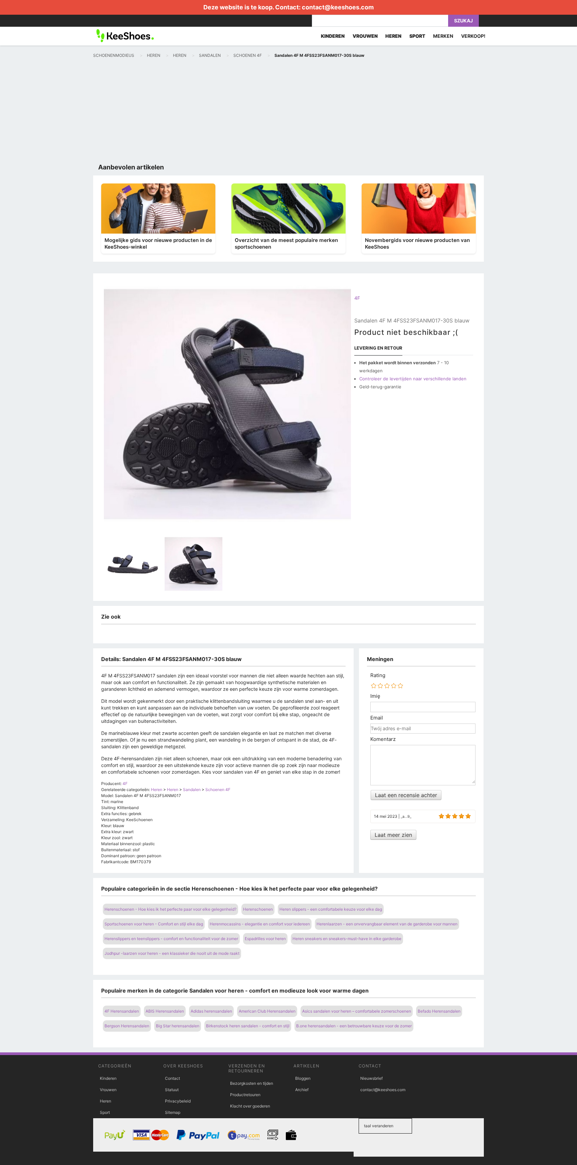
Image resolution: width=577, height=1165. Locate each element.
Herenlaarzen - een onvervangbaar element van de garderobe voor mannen (387, 923)
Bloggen (303, 1078)
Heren (105, 1101)
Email (376, 718)
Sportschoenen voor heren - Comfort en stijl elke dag (154, 923)
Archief (302, 1089)
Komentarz (383, 739)
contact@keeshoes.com (338, 7)
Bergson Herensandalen (127, 1025)
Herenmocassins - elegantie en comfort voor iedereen (260, 923)
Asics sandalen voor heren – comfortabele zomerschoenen (356, 1011)
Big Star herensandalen (177, 1025)
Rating (377, 675)
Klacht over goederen (250, 1106)
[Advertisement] (288, 112)
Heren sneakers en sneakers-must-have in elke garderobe (347, 938)
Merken (443, 36)
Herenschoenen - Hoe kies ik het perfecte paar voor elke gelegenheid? (170, 909)
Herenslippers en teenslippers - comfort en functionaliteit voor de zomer (171, 938)
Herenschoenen (258, 909)
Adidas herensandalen (211, 1011)
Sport (105, 1112)
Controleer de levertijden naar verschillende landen (412, 378)
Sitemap (172, 1112)
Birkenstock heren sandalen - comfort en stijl (248, 1025)
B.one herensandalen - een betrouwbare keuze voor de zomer (354, 1025)
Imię (375, 696)
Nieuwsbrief (371, 1078)
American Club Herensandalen (267, 1011)
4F (357, 298)
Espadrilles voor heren (265, 938)
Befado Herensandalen (439, 1011)
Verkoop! (473, 36)
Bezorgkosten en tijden (251, 1083)
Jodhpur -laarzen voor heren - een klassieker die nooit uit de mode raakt (172, 953)
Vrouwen (108, 1089)
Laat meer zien (393, 834)
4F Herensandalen (122, 1011)
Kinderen (108, 1078)
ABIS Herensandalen (165, 1011)
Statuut (172, 1089)
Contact (172, 1078)
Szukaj (463, 20)
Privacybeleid (178, 1101)
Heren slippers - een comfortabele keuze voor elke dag (330, 909)
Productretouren (245, 1094)
